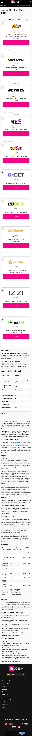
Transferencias (6, 710)
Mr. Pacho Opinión (16, 52)
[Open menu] (2, 2)
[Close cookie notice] (6, 731)
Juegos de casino (6, 680)
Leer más (22, 734)
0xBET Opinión (16, 196)
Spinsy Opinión (16, 254)
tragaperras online (21, 641)
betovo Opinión (16, 83)
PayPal (4, 707)
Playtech (16, 442)
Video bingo (5, 694)
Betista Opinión (16, 114)
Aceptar (22, 732)
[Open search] (30, 2)
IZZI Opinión (16, 314)
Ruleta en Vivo (6, 683)
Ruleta (4, 691)
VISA (3, 702)
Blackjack (4, 689)
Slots (3, 686)
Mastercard (5, 704)
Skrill (3, 712)
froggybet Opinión (16, 346)
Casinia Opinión (16, 285)
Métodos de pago (6, 699)
